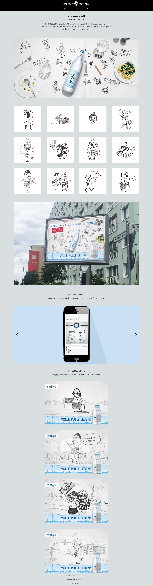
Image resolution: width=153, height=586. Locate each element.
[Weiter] (136, 335)
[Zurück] (17, 335)
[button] (27, 119)
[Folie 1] (73, 361)
